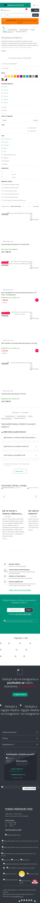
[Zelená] (24, 76)
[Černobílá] (6, 79)
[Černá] (36, 76)
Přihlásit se (23, 10)
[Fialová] (21, 76)
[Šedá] (33, 76)
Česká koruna (34, 5)
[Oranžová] (15, 76)
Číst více (3, 50)
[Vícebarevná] (3, 79)
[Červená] (18, 76)
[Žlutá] (9, 76)
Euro (37, 5)
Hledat (35, 15)
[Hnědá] (30, 76)
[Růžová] (6, 76)
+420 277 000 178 (20, 10)
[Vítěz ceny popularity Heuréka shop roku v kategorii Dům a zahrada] (9, 10)
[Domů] (4, 28)
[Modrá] (27, 76)
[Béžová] (12, 76)
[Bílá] (3, 76)
